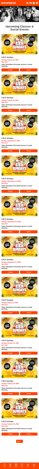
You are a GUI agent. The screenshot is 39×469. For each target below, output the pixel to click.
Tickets (28, 70)
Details (10, 70)
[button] (33, 465)
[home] (8, 3)
